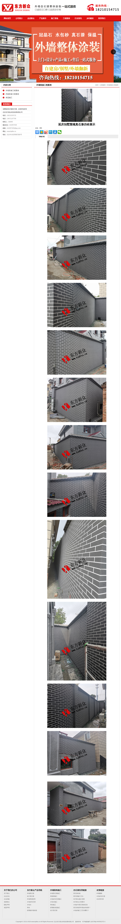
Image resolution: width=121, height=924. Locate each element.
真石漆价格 (76, 893)
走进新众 (31, 18)
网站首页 (7, 18)
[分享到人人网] (55, 132)
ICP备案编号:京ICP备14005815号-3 (93, 921)
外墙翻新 (99, 893)
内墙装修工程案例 (12, 94)
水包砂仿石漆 (31, 902)
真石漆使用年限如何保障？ (81, 907)
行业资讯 (78, 18)
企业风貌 (7, 899)
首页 (96, 85)
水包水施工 (53, 902)
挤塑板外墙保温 (32, 910)
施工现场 (54, 18)
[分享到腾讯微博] (50, 132)
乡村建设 (90, 18)
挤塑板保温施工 (55, 907)
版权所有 (78, 921)
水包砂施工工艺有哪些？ (81, 910)
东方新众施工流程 (79, 899)
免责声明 (7, 907)
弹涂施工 (53, 905)
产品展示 (42, 18)
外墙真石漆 (30, 893)
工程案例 (66, 18)
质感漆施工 (53, 896)
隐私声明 (7, 905)
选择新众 (7, 902)
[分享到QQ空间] (41, 132)
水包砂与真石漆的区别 (80, 905)
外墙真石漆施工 (55, 893)
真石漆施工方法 (78, 896)
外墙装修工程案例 (12, 90)
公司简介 (19, 18)
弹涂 (28, 907)
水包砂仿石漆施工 (56, 899)
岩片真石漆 (30, 896)
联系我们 (101, 18)
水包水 (29, 905)
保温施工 (9, 98)
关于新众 (7, 893)
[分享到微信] (59, 132)
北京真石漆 (100, 899)
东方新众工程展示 (79, 902)
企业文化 (7, 896)
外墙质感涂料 (31, 899)
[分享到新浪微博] (46, 132)
